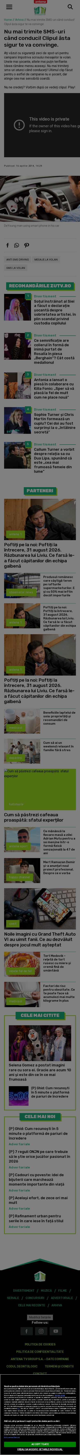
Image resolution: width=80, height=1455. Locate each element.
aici (19, 1408)
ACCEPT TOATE (39, 1444)
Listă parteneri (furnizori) (12, 1437)
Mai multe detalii (60, 1395)
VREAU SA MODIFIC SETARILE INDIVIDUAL (40, 1449)
